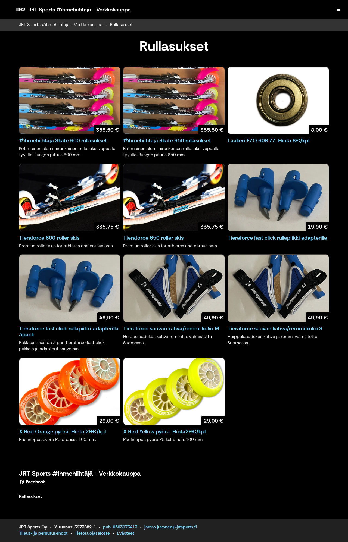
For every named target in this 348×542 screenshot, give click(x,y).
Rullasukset (121, 24)
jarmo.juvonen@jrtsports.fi (170, 527)
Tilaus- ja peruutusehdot (43, 533)
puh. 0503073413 (120, 527)
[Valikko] (338, 9)
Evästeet (125, 533)
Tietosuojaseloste (92, 533)
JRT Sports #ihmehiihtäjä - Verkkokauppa (60, 24)
